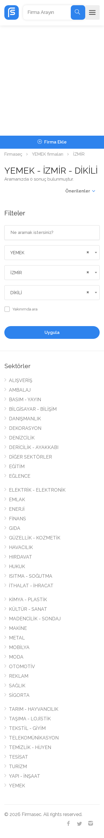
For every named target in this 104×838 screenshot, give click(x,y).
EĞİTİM (17, 466)
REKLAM (18, 676)
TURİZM (18, 766)
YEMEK (17, 785)
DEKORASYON (25, 428)
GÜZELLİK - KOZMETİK (34, 538)
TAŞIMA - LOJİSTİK (30, 718)
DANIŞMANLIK (25, 418)
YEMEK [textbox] (17, 252)
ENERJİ (17, 509)
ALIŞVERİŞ (20, 380)
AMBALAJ (20, 390)
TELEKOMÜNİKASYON (34, 738)
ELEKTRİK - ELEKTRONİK (37, 490)
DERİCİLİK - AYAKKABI (33, 447)
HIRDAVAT (20, 557)
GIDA (14, 528)
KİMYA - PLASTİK (28, 599)
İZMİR (79, 154)
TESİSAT (18, 757)
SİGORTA (19, 695)
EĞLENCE (19, 476)
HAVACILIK (21, 547)
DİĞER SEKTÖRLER (30, 457)
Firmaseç (13, 154)
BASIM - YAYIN (25, 399)
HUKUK (17, 566)
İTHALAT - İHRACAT (31, 585)
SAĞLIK (17, 685)
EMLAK (17, 499)
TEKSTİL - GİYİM (27, 728)
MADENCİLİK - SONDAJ (35, 618)
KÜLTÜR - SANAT (28, 609)
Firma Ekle (55, 142)
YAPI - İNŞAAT (24, 776)
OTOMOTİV (22, 666)
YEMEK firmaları (47, 154)
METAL (17, 638)
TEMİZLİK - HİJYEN (30, 747)
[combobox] (52, 252)
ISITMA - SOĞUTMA (30, 576)
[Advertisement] (52, 80)
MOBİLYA (19, 647)
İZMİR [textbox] (16, 272)
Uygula (52, 332)
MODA (16, 657)
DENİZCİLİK (22, 438)
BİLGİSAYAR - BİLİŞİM (33, 409)
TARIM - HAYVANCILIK (33, 709)
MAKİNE (18, 628)
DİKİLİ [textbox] (16, 292)
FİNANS (17, 518)
